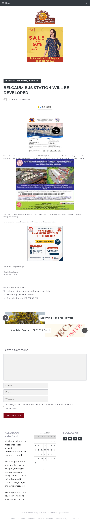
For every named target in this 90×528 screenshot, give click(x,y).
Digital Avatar (63, 513)
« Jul (44, 469)
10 (35, 450)
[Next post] (84, 330)
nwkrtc (46, 291)
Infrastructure (16, 80)
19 (42, 454)
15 (51, 450)
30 (54, 458)
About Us (15, 518)
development (35, 291)
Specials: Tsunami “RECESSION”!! (23, 298)
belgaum (11, 291)
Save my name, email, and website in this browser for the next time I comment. (40, 406)
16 (54, 450)
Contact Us (74, 518)
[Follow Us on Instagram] (75, 438)
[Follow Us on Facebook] (65, 438)
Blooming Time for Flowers (21, 294)
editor (13, 99)
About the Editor (28, 518)
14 (48, 450)
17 (35, 454)
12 (42, 450)
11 (38, 450)
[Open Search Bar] (87, 3)
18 (38, 454)
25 (38, 458)
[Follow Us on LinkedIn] (80, 438)
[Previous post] (5, 317)
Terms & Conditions (45, 518)
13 (45, 450)
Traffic (34, 80)
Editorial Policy (62, 518)
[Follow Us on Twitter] (70, 438)
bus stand (22, 291)
